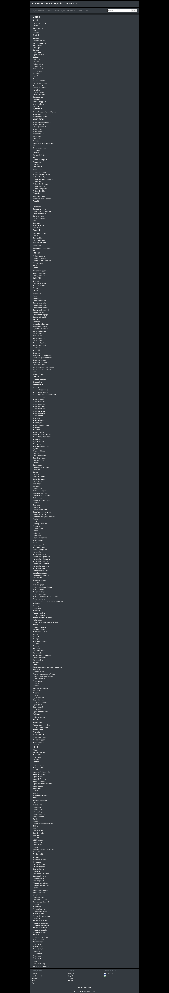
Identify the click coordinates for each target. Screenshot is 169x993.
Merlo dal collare (39, 547)
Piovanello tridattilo (40, 930)
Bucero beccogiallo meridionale (44, 112)
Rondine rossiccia (39, 283)
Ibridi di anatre (38, 71)
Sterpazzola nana (39, 658)
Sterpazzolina (38, 660)
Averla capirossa (39, 397)
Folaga (35, 750)
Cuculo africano (38, 238)
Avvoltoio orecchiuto (40, 795)
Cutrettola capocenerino (42, 512)
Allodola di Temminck (41, 392)
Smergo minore (38, 104)
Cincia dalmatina (39, 479)
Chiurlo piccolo (38, 869)
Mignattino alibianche (41, 324)
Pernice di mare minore (41, 916)
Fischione (36, 62)
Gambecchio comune (40, 890)
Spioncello (36, 648)
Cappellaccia (37, 465)
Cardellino (36, 470)
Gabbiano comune (39, 301)
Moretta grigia (38, 85)
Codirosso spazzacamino (42, 495)
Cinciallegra (37, 484)
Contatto (109, 974)
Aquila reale (37, 788)
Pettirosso (36, 611)
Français (71, 974)
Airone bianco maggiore (41, 122)
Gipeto (35, 819)
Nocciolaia (36, 228)
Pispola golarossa (39, 627)
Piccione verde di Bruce (41, 174)
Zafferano (36, 348)
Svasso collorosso (39, 737)
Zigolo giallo (37, 705)
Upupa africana (38, 374)
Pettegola (36, 918)
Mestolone (36, 76)
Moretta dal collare (40, 83)
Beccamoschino (38, 432)
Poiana (35, 847)
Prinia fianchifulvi (39, 629)
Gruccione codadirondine (42, 355)
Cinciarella (36, 486)
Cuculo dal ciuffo (39, 240)
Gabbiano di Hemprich (41, 310)
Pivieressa (36, 951)
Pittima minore (38, 942)
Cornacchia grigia (39, 209)
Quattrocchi (37, 99)
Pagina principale (39, 11)
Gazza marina (38, 28)
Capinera (36, 463)
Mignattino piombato (40, 329)
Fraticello (36, 296)
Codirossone (37, 498)
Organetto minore (39, 580)
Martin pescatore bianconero (43, 367)
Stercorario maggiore (41, 966)
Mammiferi (71, 11)
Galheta (35, 250)
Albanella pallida (39, 765)
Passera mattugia (39, 592)
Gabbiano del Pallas (40, 305)
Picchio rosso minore (40, 727)
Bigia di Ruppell (38, 441)
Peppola (36, 606)
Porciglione (37, 757)
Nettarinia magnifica (40, 571)
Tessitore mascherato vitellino (44, 676)
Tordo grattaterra (39, 679)
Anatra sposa (37, 45)
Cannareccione (38, 460)
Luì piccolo (37, 535)
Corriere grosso (38, 878)
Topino (35, 288)
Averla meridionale (39, 411)
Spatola (35, 157)
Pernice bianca (38, 263)
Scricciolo (36, 643)
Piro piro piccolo (39, 939)
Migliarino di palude (40, 550)
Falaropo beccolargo (40, 883)
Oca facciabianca (39, 95)
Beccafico (36, 430)
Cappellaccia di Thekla (41, 467)
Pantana (36, 904)
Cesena (35, 472)
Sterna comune (38, 333)
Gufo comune (38, 831)
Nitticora (36, 153)
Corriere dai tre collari (41, 874)
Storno (35, 665)
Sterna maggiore (39, 338)
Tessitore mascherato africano (44, 674)
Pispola (35, 625)
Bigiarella (36, 449)
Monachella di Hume (40, 561)
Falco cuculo (37, 807)
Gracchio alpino (38, 225)
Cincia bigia (37, 474)
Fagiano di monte (39, 258)
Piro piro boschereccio (41, 937)
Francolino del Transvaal (42, 261)
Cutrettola (36, 507)
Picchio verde (38, 730)
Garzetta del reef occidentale (43, 143)
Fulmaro (36, 26)
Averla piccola (38, 416)
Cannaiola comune (39, 458)
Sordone (36, 646)
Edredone (36, 59)
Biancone (36, 798)
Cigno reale (37, 52)
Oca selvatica (38, 97)
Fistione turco (38, 66)
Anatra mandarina (39, 43)
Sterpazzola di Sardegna (42, 655)
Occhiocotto (37, 578)
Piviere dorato (38, 946)
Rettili (80, 11)
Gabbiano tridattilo (40, 317)
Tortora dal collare (39, 177)
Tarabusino (37, 162)
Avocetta (36, 857)
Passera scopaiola (39, 594)
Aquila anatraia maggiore (42, 772)
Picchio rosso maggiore (41, 725)
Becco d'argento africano (42, 434)
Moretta (36, 78)
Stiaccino (36, 662)
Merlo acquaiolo (39, 545)
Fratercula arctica (39, 23)
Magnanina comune (40, 538)
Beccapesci (37, 293)
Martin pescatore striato (42, 369)
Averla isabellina (39, 404)
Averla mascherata (39, 409)
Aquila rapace (38, 786)
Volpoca (36, 106)
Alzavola (36, 38)
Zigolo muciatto (38, 707)
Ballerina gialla (38, 423)
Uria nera (36, 33)
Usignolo (36, 686)
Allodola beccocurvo (40, 390)
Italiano (70, 981)
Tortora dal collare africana (43, 179)
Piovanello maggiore (40, 923)
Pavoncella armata (39, 909)
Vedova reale (37, 690)
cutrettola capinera (40, 510)
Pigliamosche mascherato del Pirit (45, 622)
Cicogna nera (38, 136)
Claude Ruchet (89, 991)
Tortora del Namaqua (41, 184)
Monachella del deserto (41, 559)
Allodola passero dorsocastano (44, 394)
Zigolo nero (37, 709)
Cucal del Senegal (39, 233)
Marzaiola (36, 73)
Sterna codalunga (39, 331)
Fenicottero (37, 138)
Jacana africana (38, 897)
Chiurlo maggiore (39, 867)
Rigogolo (36, 636)
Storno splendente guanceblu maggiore (47, 667)
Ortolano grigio (38, 585)
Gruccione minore (39, 360)
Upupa (35, 372)
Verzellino (36, 695)
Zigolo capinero (38, 698)
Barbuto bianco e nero (41, 425)
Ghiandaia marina (39, 196)
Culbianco (36, 505)
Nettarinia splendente (41, 575)
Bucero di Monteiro (40, 117)
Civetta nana (37, 805)
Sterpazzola (37, 653)
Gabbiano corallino (40, 303)
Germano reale (38, 69)
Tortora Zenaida (39, 191)
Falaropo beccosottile (41, 885)
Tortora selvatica (39, 186)
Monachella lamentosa (41, 566)
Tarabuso (36, 164)
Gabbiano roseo (38, 312)
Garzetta (36, 141)
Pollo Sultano (37, 755)
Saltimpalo (36, 639)
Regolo (35, 634)
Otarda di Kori (38, 382)
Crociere (36, 503)
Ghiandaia (36, 223)
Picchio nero (37, 723)
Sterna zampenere (39, 345)
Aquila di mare (38, 777)
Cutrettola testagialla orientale (44, 517)
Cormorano (37, 246)
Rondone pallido (39, 286)
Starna (35, 265)
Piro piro (36, 935)
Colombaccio (38, 170)
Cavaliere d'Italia (39, 864)
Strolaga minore (38, 275)
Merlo (35, 542)
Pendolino (36, 604)
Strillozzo (36, 669)
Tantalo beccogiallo (40, 160)
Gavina (35, 319)
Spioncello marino (39, 651)
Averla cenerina (38, 399)
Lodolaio (36, 838)
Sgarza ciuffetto (39, 155)
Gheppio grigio (38, 817)
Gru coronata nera (39, 148)
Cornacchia (37, 207)
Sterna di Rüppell (39, 336)
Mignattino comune (40, 326)
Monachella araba (39, 554)
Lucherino (36, 533)
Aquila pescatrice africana (42, 784)
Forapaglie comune (40, 524)
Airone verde (37, 131)
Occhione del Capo (40, 900)
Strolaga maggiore (39, 271)
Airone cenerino (38, 124)
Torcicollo (36, 732)
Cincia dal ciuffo (39, 477)
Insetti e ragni (60, 11)
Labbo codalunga (39, 964)
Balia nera (36, 418)
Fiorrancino (37, 521)
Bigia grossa (37, 444)
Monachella (37, 552)
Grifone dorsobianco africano (43, 824)
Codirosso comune (40, 493)
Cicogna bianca (38, 134)
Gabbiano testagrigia (40, 315)
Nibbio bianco (38, 840)
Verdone (36, 693)
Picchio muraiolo (39, 613)
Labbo (35, 961)
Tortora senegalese (40, 189)
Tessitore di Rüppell (40, 672)
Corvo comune (38, 216)
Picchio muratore (39, 615)
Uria (34, 30)
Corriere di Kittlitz (39, 876)
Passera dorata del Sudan (42, 587)
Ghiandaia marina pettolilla (42, 199)
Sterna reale (37, 340)
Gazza (35, 221)
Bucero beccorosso (40, 114)
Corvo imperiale (38, 218)
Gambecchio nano (39, 892)
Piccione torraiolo (39, 172)
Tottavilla (36, 683)
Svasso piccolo (38, 742)
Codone (36, 57)
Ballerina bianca (38, 420)
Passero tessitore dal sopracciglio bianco (48, 601)
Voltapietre (37, 956)
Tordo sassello (38, 681)
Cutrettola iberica (39, 514)
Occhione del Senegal (41, 902)
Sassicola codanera (40, 641)
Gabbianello (37, 298)
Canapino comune (39, 456)
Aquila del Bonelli (39, 774)
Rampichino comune (40, 632)
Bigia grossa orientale (41, 446)
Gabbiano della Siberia (41, 308)
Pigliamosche (37, 620)
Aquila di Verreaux (39, 779)
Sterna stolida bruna (40, 343)
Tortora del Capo (39, 182)
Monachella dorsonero (41, 564)
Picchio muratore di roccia (42, 618)
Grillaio (35, 826)
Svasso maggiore (39, 740)
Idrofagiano (37, 895)
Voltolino (36, 759)
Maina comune (38, 540)
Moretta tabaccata (39, 88)
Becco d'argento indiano (42, 437)
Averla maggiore (39, 406)
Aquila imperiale (38, 781)
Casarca (36, 50)
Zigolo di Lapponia (40, 702)
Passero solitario (39, 599)
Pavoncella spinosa (40, 911)
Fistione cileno (38, 64)
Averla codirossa (39, 402)
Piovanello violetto (39, 932)
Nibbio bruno (37, 842)
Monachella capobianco (41, 557)
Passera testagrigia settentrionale (45, 597)
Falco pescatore (39, 814)
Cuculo (35, 236)
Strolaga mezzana (39, 273)
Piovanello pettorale (40, 928)
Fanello (35, 519)
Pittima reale (37, 944)
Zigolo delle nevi (39, 700)
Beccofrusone (38, 439)
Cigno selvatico (38, 55)
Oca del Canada (38, 92)
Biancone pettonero (40, 800)
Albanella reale (38, 767)
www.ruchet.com (84, 988)
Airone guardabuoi (39, 127)
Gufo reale (36, 835)
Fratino (35, 888)
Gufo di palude (38, 833)
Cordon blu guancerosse (42, 500)
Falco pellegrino (38, 812)
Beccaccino (37, 862)
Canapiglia (36, 48)
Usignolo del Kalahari (40, 688)
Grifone (35, 821)
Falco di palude (38, 809)
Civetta (35, 802)
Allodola (36, 387)
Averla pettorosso (39, 413)
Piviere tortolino (39, 949)
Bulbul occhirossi (39, 451)
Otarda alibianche (39, 380)
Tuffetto (36, 744)
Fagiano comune (39, 256)
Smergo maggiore (39, 102)
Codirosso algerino (40, 491)
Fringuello (36, 526)
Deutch (70, 978)
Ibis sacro (36, 150)
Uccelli (49, 11)
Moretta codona (39, 81)
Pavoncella (37, 907)
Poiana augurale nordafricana (43, 849)
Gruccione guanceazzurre (42, 358)
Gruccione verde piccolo (42, 362)
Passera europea (39, 589)
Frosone (36, 531)
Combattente (37, 871)
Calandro (36, 453)
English (70, 976)
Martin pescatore (39, 365)
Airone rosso (37, 129)
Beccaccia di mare (39, 860)
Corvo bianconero (39, 214)
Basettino (36, 427)
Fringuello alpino (39, 528)
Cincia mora (37, 481)
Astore (35, 793)
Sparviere (36, 852)
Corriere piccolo (39, 881)
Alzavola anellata (39, 41)
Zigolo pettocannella (40, 712)
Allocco (35, 770)
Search (134, 11)
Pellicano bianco (39, 717)
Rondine (36, 281)
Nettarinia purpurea (40, 573)
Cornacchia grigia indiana (42, 211)
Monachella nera (39, 568)
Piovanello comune (40, 921)
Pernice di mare (38, 914)
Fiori (86, 11)
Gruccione (36, 353)
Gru (34, 146)
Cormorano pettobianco (42, 248)
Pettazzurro (37, 608)
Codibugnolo (37, 488)
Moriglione (36, 90)
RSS (107, 976)
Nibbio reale (37, 845)
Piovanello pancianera (41, 925)
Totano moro (37, 954)
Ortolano (36, 582)
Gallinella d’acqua (39, 752)
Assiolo (35, 791)
